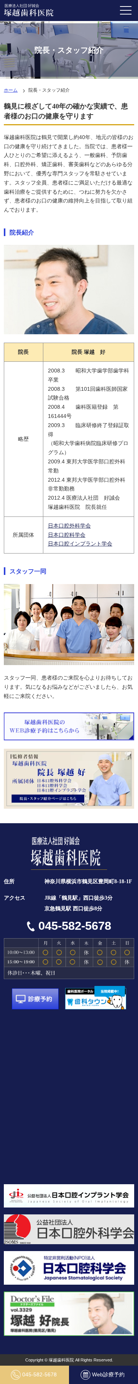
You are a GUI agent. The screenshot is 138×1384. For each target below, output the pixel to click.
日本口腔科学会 (66, 535)
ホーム (11, 90)
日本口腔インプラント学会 (80, 544)
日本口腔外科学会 (69, 526)
